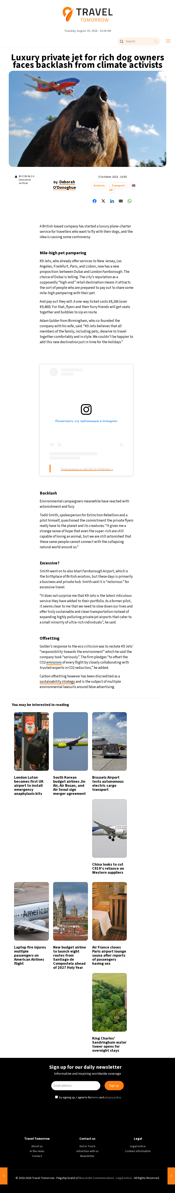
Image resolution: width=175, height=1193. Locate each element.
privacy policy (112, 639)
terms (95, 639)
